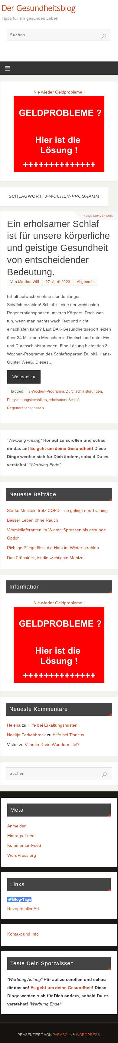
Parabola (62, 1035)
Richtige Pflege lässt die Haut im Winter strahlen (53, 547)
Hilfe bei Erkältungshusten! (53, 725)
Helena (14, 725)
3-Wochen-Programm (46, 391)
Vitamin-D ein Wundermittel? (52, 744)
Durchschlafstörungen (84, 391)
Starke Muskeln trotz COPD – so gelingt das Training (57, 510)
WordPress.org (21, 855)
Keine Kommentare (98, 215)
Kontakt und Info (23, 934)
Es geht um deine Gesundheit (61, 448)
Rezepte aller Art (23, 908)
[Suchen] (104, 36)
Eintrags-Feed (20, 835)
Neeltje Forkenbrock (26, 734)
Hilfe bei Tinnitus (68, 734)
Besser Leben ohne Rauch (32, 520)
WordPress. (88, 1035)
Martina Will (28, 282)
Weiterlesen (23, 377)
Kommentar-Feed (24, 845)
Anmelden (17, 826)
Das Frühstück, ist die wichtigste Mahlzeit (46, 557)
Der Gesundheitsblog (39, 8)
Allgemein (86, 282)
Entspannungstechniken (27, 400)
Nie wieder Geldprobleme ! (59, 92)
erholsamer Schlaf (64, 400)
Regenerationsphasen (25, 408)
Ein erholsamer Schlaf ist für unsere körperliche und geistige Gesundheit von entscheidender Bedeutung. (58, 248)
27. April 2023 (58, 282)
